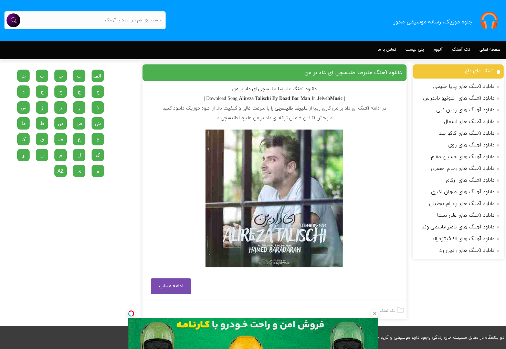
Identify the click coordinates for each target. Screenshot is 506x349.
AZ (60, 171)
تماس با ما (387, 49)
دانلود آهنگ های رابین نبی (465, 110)
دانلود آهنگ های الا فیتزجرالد (463, 239)
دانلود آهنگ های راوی (471, 145)
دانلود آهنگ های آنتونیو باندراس (458, 98)
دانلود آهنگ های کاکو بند (466, 133)
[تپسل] (131, 313)
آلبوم (438, 49)
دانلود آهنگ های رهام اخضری (462, 168)
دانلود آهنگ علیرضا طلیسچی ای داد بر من (353, 72)
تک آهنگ (461, 49)
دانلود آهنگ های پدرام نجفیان (461, 203)
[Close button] (374, 313)
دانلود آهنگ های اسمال (469, 121)
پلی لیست (414, 49)
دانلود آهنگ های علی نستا (465, 215)
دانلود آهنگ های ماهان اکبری (462, 192)
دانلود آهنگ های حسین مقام (462, 157)
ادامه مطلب (171, 286)
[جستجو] (13, 20)
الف (97, 76)
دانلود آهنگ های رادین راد (466, 250)
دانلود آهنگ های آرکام (470, 180)
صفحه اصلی (489, 49)
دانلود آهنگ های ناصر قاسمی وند (458, 227)
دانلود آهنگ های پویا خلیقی (463, 86)
